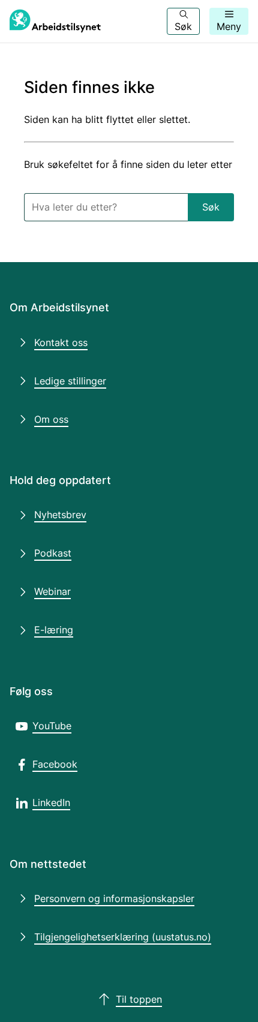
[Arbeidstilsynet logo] (55, 21)
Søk (211, 207)
